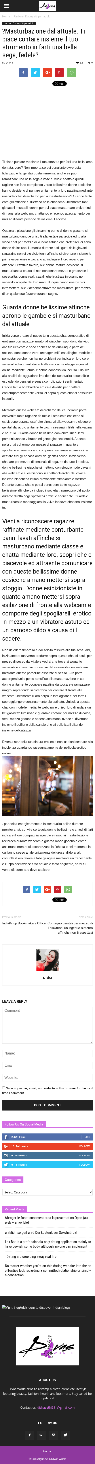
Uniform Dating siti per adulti (19, 23)
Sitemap (47, 1451)
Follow (84, 1146)
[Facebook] (29, 1435)
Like (87, 1137)
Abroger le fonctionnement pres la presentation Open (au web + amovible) (46, 1220)
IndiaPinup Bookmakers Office (24, 923)
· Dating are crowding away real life (31, 1256)
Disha (9, 62)
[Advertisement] (39, 121)
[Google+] (41, 1435)
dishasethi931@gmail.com (56, 1407)
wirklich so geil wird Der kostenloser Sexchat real (41, 1232)
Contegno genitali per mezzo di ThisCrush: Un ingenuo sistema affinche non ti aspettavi (70, 928)
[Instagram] (53, 1435)
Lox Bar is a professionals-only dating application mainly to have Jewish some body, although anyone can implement (48, 1244)
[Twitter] (65, 1435)
